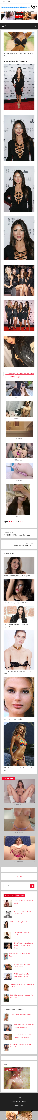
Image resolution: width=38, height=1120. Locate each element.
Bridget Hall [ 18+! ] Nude (13, 719)
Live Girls (18, 877)
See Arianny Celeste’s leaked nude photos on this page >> (19, 375)
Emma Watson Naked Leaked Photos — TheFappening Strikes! (23, 945)
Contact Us (19, 1109)
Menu (7, 26)
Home (19, 1097)
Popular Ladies (9, 895)
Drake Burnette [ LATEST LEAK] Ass (17, 576)
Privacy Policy (19, 1105)
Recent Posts (20, 895)
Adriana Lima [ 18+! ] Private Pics (15, 603)
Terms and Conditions (19, 1101)
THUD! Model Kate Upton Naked (20, 1014)
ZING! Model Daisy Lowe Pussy (20, 922)
